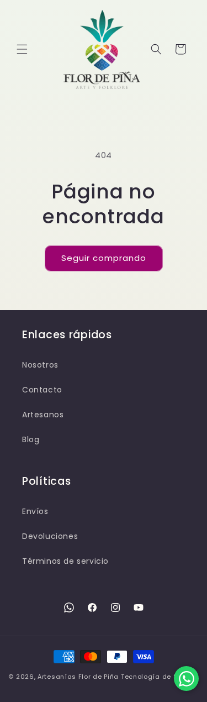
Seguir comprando (103, 258)
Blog (30, 439)
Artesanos (42, 414)
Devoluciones (50, 536)
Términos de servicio (65, 561)
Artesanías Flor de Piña (78, 676)
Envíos (35, 511)
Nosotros (40, 364)
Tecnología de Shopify (160, 676)
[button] (22, 49)
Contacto (42, 389)
